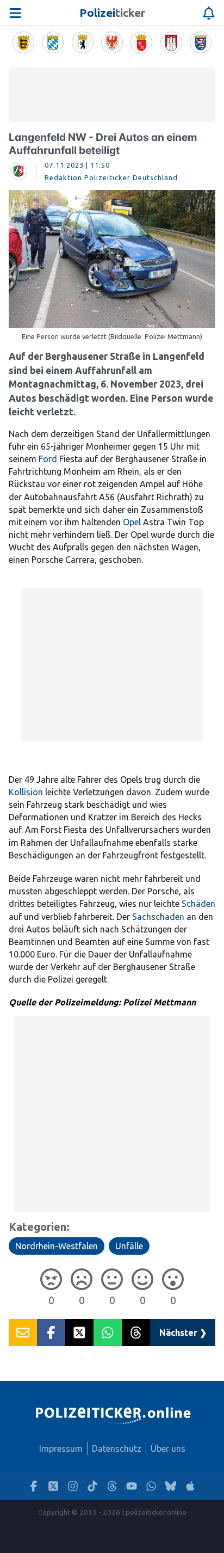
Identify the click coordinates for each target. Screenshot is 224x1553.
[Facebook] (33, 1486)
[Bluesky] (170, 1486)
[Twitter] (53, 1486)
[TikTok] (92, 1486)
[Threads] (112, 1486)
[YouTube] (131, 1486)
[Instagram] (72, 1486)
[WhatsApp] (151, 1486)
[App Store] (190, 1486)
